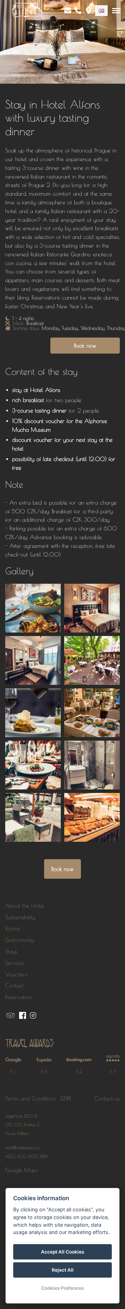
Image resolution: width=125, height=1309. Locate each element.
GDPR (65, 1098)
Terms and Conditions (31, 1098)
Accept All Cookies (62, 1252)
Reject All (63, 1270)
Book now (85, 345)
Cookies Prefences (62, 1288)
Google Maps (21, 1170)
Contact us (107, 1098)
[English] (101, 10)
